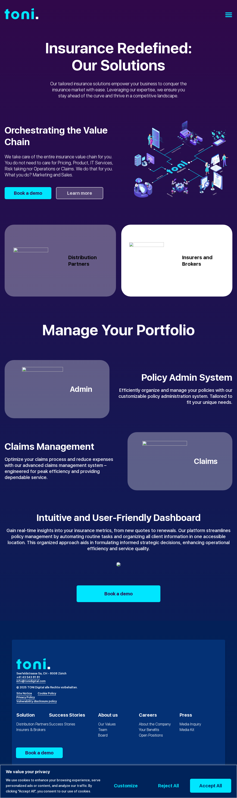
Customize (126, 785)
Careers (148, 715)
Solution (25, 715)
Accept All (210, 785)
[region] (118, 781)
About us (108, 715)
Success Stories (67, 715)
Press (186, 715)
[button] (228, 14)
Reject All (168, 785)
